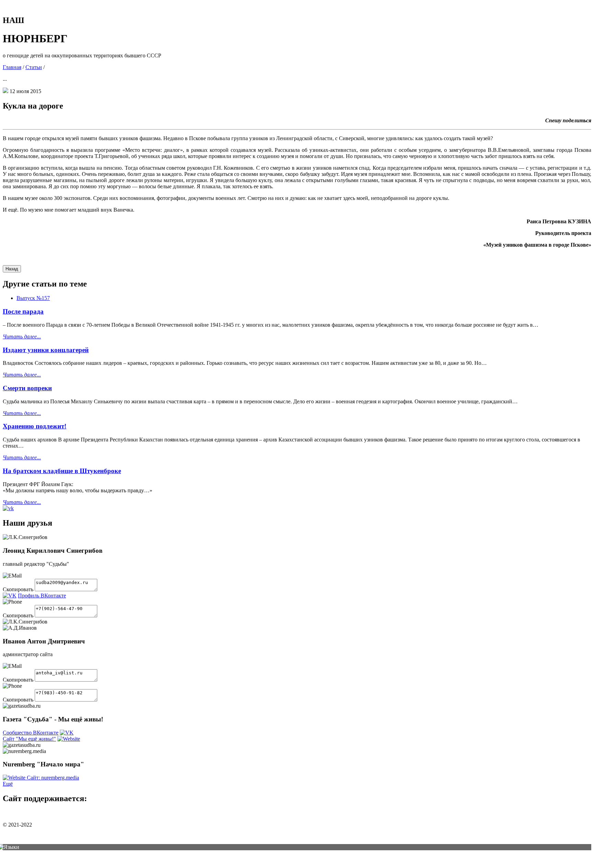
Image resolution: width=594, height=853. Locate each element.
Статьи (33, 67)
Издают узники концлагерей (46, 349)
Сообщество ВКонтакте (30, 733)
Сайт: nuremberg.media (53, 778)
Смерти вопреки (27, 388)
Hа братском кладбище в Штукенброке (62, 470)
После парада (23, 311)
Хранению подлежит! (34, 426)
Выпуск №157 (33, 298)
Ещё (8, 784)
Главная (12, 67)
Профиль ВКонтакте (42, 595)
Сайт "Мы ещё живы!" (29, 739)
